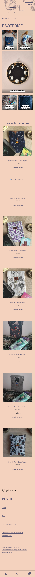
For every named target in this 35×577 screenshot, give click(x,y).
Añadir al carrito (17, 168)
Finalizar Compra (9, 524)
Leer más (17, 362)
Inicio (5, 18)
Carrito (4, 516)
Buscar (17, 574)
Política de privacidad (9, 550)
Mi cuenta (6, 574)
